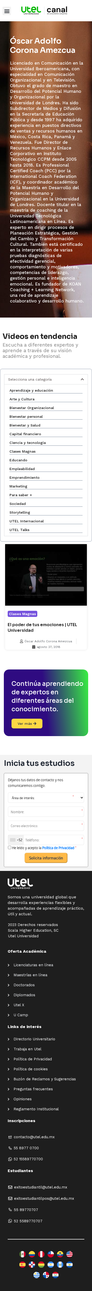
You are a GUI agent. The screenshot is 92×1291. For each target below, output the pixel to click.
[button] (7, 11)
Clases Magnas (22, 614)
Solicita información (46, 857)
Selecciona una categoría (30, 379)
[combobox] (16, 840)
